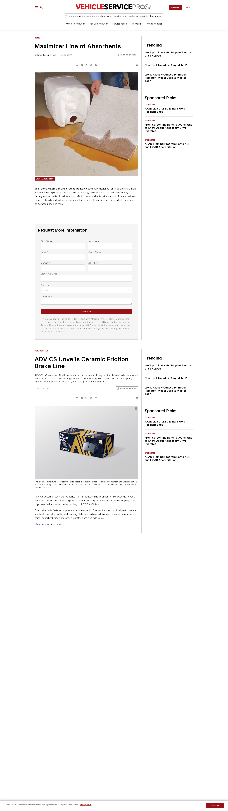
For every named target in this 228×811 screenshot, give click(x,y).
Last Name (94, 241)
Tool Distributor (98, 24)
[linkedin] (81, 64)
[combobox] (86, 290)
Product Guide (154, 24)
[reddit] (91, 64)
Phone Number (95, 252)
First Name (47, 241)
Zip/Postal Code (49, 273)
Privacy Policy (86, 805)
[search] (42, 7)
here (43, 524)
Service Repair (119, 24)
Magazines (137, 24)
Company (46, 263)
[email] (96, 64)
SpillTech (51, 55)
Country (46, 285)
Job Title (93, 263)
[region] (114, 805)
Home (37, 38)
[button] (37, 7)
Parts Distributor (75, 24)
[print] (137, 64)
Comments (46, 296)
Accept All (215, 806)
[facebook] (77, 64)
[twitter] (86, 64)
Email (44, 252)
